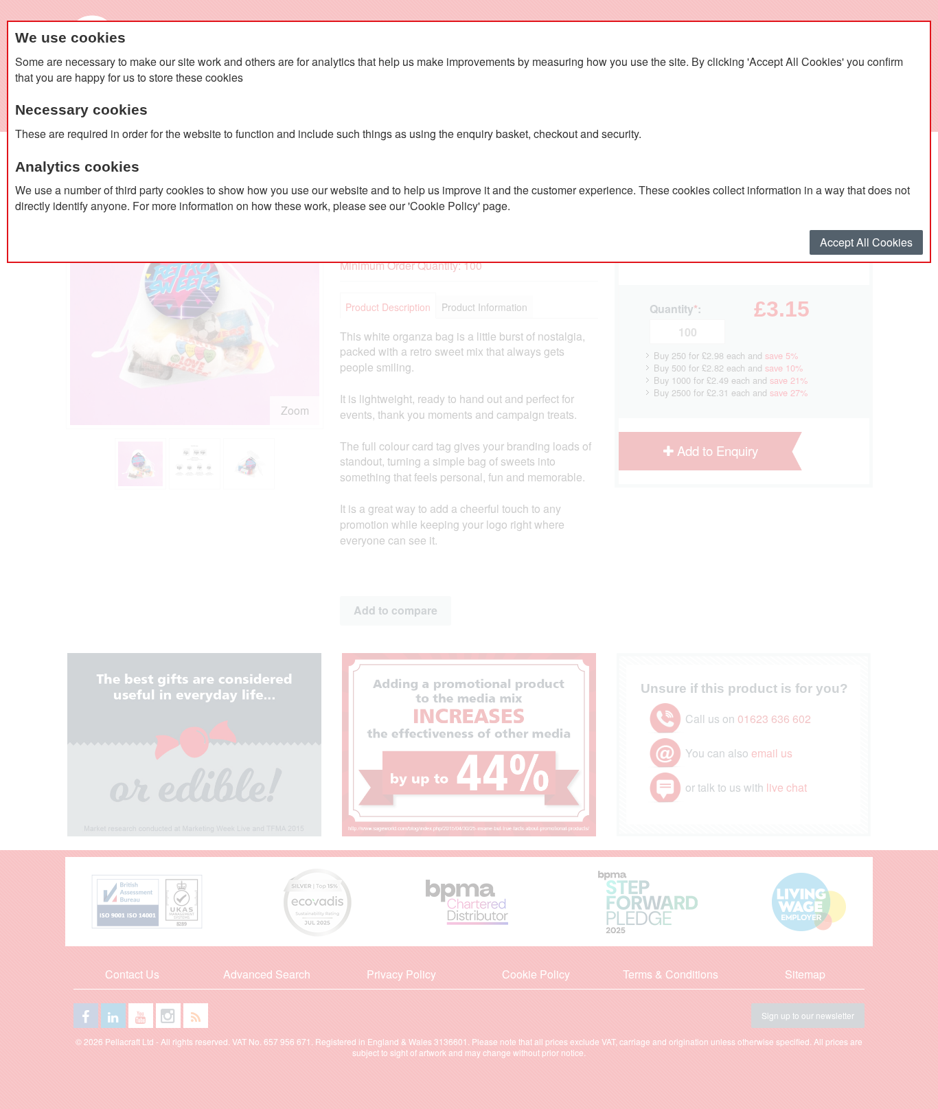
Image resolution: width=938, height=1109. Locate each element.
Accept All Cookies (866, 242)
